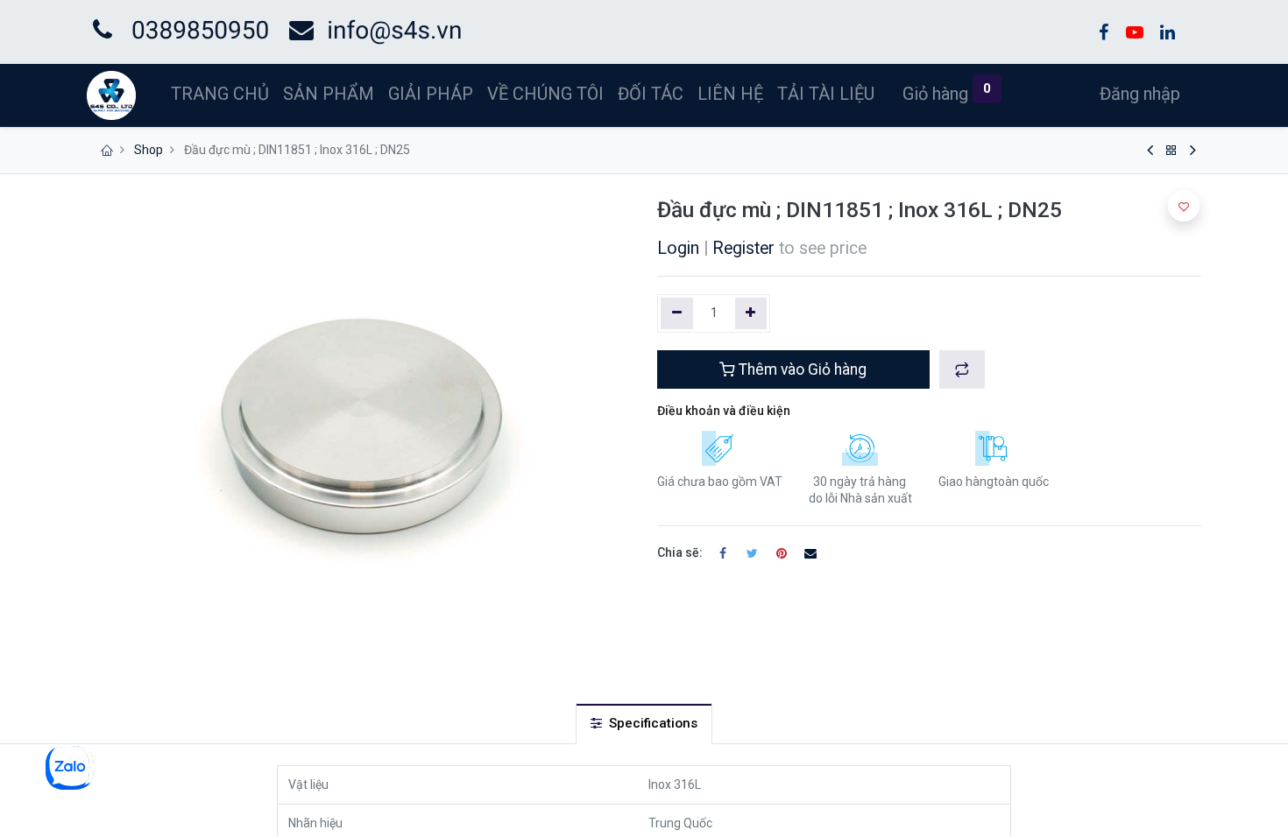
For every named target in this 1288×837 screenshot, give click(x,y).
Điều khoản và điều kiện (723, 411)
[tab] (644, 723)
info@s (365, 30)
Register (743, 248)
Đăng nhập (1140, 93)
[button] (962, 369)
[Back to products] (1171, 150)
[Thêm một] (751, 313)
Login (678, 248)
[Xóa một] (677, 313)
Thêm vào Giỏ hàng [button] (801, 369)
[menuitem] (220, 93)
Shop (148, 150)
